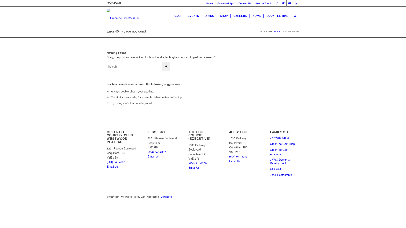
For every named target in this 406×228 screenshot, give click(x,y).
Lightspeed (166, 196)
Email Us (112, 166)
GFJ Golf (275, 169)
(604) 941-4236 (197, 163)
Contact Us (245, 3)
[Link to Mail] (290, 3)
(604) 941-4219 (238, 156)
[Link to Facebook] (277, 3)
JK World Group (279, 138)
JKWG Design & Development (280, 161)
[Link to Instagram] (296, 3)
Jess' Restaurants (281, 175)
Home (209, 3)
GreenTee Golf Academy (279, 152)
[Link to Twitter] (283, 3)
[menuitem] (209, 3)
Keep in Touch (263, 3)
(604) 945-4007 (116, 162)
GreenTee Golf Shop (282, 144)
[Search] (295, 16)
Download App (225, 3)
